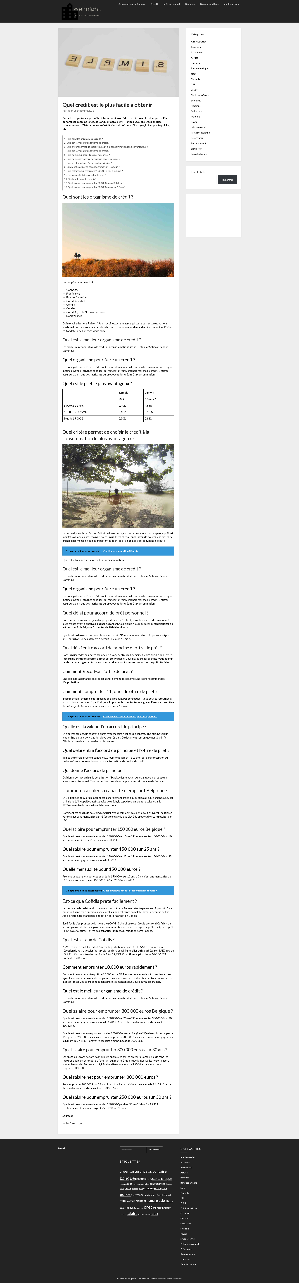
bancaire (160, 1171)
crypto (161, 1183)
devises (135, 1189)
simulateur (196, 148)
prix (154, 1207)
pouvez (130, 1207)
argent (125, 1171)
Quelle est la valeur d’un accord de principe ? (89, 163)
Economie (196, 100)
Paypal (194, 121)
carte (156, 1178)
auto (150, 1172)
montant (141, 1200)
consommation (143, 1184)
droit (141, 1188)
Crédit (154, 4)
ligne (164, 1195)
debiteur (169, 1184)
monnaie (131, 1201)
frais (133, 1195)
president (139, 1208)
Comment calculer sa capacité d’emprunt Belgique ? (93, 166)
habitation (149, 1195)
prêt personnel (172, 4)
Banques (190, 4)
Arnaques (196, 47)
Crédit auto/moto (200, 95)
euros (125, 1194)
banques (140, 1178)
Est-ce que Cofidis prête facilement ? (87, 175)
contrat (154, 1183)
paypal (123, 1208)
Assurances (197, 52)
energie (148, 1188)
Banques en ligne (209, 4)
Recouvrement (198, 143)
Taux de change (199, 153)
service (141, 1214)
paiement (165, 1200)
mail (169, 1195)
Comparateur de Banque (131, 4)
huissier (158, 1195)
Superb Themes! (173, 1278)
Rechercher (198, 171)
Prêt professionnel (200, 132)
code (129, 1183)
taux (154, 1213)
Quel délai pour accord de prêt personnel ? (88, 154)
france (139, 1194)
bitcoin (149, 1179)
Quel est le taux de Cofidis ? (82, 179)
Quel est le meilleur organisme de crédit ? (87, 142)
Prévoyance (197, 137)
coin (134, 1184)
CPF (193, 84)
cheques (123, 1184)
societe (148, 1214)
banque (127, 1178)
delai (122, 1188)
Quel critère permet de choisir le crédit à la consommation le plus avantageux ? (107, 146)
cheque (166, 1178)
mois (123, 1200)
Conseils (195, 79)
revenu (123, 1214)
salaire (132, 1213)
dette (128, 1188)
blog (193, 73)
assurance (139, 1171)
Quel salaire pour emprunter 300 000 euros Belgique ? (96, 183)
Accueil (61, 1148)
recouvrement (164, 1207)
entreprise (160, 1188)
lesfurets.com (74, 1123)
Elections (196, 105)
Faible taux (196, 111)
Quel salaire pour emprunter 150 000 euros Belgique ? (94, 170)
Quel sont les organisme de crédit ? (84, 138)
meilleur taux (231, 4)
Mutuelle (195, 116)
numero (152, 1200)
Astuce (194, 57)
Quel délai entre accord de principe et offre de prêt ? (93, 158)
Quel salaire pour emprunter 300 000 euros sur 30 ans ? (97, 187)
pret (148, 1207)
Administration (198, 41)
